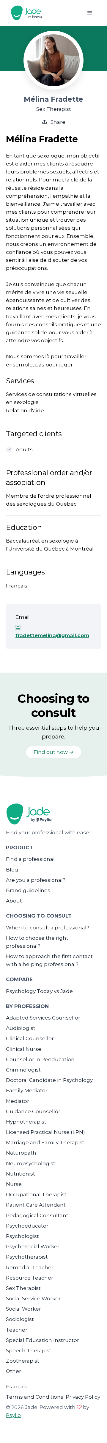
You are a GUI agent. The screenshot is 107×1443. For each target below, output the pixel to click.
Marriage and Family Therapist (45, 1142)
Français (16, 1387)
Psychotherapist (27, 1257)
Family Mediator (27, 1090)
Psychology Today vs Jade (39, 991)
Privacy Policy (83, 1397)
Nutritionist (20, 1174)
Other (13, 1371)
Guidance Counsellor (33, 1111)
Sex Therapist (23, 1288)
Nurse (14, 1184)
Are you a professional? (35, 880)
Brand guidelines (28, 890)
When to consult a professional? (47, 928)
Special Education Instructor (42, 1340)
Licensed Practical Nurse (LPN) (45, 1132)
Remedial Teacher (30, 1267)
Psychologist (22, 1236)
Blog (12, 870)
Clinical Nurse (23, 1049)
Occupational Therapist (36, 1194)
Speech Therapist (28, 1350)
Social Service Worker (33, 1298)
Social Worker (23, 1309)
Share (57, 122)
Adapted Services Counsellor (43, 1018)
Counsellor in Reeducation (40, 1059)
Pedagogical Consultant (37, 1215)
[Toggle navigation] (89, 12)
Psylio (13, 1415)
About (14, 901)
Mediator (17, 1101)
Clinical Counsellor (30, 1038)
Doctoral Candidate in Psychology (49, 1080)
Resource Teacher (29, 1278)
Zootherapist (22, 1361)
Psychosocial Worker (32, 1246)
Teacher (16, 1330)
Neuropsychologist (30, 1163)
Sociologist (20, 1319)
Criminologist (23, 1070)
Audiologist (20, 1028)
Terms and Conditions (34, 1397)
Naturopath (21, 1153)
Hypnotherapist (26, 1122)
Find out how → (54, 752)
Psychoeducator (27, 1226)
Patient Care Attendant (36, 1205)
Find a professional (30, 859)
